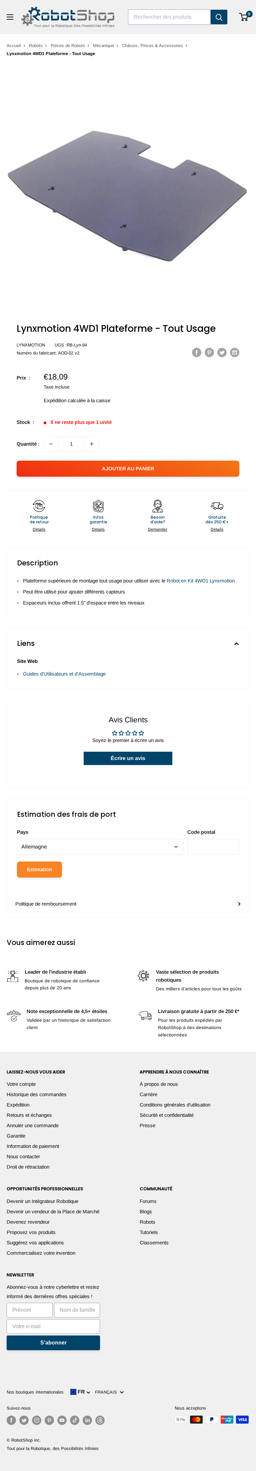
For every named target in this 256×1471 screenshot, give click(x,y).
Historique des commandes (37, 1094)
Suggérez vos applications (35, 1242)
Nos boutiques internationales (35, 1392)
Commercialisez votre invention (41, 1253)
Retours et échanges (29, 1115)
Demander (157, 529)
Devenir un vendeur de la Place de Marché (53, 1211)
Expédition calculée (65, 400)
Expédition (18, 1105)
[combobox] (169, 17)
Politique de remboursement (45, 904)
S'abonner (53, 1342)
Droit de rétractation (28, 1167)
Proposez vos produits (31, 1232)
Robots (36, 45)
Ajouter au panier (128, 468)
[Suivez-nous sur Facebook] (11, 1420)
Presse (147, 1125)
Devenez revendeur (28, 1222)
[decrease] (51, 444)
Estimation (39, 869)
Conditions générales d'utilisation (175, 1105)
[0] (244, 17)
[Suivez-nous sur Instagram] (36, 1420)
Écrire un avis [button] (128, 758)
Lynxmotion (31, 344)
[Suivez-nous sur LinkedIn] (87, 1420)
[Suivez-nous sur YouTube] (62, 1420)
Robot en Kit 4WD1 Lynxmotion (201, 580)
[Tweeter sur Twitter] (222, 352)
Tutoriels (149, 1232)
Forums (148, 1201)
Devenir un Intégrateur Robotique (42, 1201)
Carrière (148, 1094)
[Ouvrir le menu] (10, 17)
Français (107, 1392)
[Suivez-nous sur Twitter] (24, 1420)
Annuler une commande (33, 1125)
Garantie (16, 1136)
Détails (39, 529)
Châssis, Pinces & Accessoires (152, 45)
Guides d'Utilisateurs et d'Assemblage (64, 674)
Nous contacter (23, 1156)
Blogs (146, 1211)
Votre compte (21, 1084)
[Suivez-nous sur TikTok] (74, 1420)
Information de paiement (33, 1146)
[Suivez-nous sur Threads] (100, 1420)
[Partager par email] (234, 352)
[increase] (92, 444)
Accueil (14, 45)
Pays (22, 832)
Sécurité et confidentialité (167, 1115)
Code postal (201, 832)
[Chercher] (219, 17)
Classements (154, 1242)
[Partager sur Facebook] (196, 352)
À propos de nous (159, 1084)
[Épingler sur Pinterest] (209, 352)
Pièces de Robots (68, 45)
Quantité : (28, 444)
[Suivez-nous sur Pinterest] (49, 1420)
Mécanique (103, 45)
